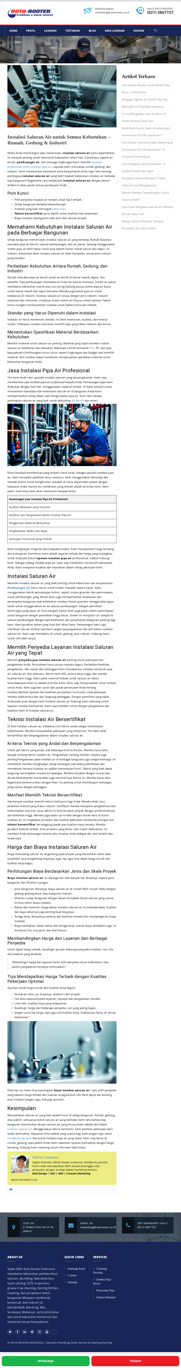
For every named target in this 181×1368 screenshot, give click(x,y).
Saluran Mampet (105, 1297)
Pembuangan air (18, 587)
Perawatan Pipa (105, 1290)
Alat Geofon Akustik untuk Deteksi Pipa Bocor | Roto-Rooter (146, 88)
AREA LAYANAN (115, 30)
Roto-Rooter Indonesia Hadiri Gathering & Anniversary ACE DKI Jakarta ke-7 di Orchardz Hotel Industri (147, 149)
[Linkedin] (11, 1189)
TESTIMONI (72, 30)
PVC (91, 348)
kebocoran (59, 209)
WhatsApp (46, 1361)
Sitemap (72, 1282)
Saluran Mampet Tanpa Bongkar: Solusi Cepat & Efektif (145, 196)
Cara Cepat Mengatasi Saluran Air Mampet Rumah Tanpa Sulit (147, 210)
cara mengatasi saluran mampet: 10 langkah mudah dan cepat (143, 167)
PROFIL (30, 30)
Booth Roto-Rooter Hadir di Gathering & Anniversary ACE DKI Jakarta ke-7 (146, 131)
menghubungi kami (19, 1138)
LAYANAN (50, 30)
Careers (72, 1275)
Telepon (135, 1361)
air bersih (78, 400)
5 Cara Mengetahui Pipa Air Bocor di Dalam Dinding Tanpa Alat (144, 117)
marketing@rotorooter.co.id (112, 12)
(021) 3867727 (160, 12)
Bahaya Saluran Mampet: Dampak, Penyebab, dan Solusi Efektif (143, 224)
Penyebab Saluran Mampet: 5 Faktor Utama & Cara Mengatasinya (144, 181)
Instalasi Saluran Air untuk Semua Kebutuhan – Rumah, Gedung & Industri (58, 139)
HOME (13, 30)
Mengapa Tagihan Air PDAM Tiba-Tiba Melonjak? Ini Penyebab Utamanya (145, 103)
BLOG (92, 30)
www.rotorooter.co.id (24, 1179)
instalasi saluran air (19, 1129)
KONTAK (138, 30)
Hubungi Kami (76, 1268)
